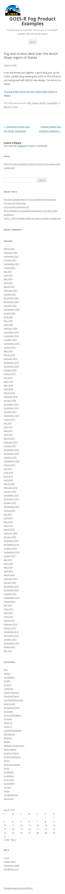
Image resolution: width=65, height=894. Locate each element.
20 (29, 829)
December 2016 (11, 449)
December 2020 (11, 298)
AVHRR (7, 681)
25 (13, 832)
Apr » (13, 839)
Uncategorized (11, 794)
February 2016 (10, 487)
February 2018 (10, 396)
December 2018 (11, 362)
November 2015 (11, 499)
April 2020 (8, 324)
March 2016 (9, 483)
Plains (7, 760)
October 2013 (10, 593)
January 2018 (10, 400)
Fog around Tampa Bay (15, 203)
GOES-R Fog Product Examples (32, 21)
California (8, 688)
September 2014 (11, 552)
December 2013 (11, 586)
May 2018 (8, 385)
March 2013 (9, 620)
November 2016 (11, 453)
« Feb (6, 839)
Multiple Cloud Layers (14, 745)
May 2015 (8, 521)
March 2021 (9, 286)
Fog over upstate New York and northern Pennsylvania (30, 199)
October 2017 (10, 411)
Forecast (8, 719)
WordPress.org (11, 869)
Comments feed (11, 865)
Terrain (7, 787)
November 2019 (11, 336)
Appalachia (9, 677)
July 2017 (8, 423)
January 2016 (10, 491)
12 (21, 825)
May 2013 (8, 612)
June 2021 (8, 275)
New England (10, 749)
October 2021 (10, 260)
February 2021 (10, 290)
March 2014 (9, 575)
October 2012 (10, 639)
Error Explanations (12, 715)
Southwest (9, 776)
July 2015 (8, 514)
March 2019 (9, 355)
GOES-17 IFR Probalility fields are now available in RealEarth (32, 218)
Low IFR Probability (12, 730)
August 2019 (9, 347)
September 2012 (11, 643)
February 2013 (10, 624)
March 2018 (9, 392)
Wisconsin (9, 798)
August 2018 (9, 373)
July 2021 (8, 271)
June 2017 (8, 427)
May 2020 (8, 320)
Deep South (9, 703)
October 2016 (10, 457)
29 (46, 832)
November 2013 (11, 590)
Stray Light (9, 779)
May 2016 (8, 476)
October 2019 (10, 339)
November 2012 (11, 635)
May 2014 (8, 567)
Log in (6, 857)
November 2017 (11, 408)
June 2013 (8, 609)
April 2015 (8, 525)
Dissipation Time (12, 707)
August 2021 (9, 267)
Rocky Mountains (12, 764)
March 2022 (9, 248)
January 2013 (10, 628)
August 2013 (9, 601)
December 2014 (11, 540)
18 (13, 829)
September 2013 (11, 597)
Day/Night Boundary (13, 700)
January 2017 (10, 446)
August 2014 (9, 556)
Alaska (35, 103)
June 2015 (8, 518)
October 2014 (10, 548)
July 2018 (8, 377)
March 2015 (9, 529)
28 (38, 832)
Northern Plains (11, 753)
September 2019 (11, 343)
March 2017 (9, 438)
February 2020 (10, 328)
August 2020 (9, 313)
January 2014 (10, 582)
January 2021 (10, 294)
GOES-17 (8, 726)
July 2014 (8, 559)
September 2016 (11, 461)
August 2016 (9, 465)
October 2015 (10, 502)
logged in (22, 145)
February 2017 (10, 442)
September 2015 (11, 506)
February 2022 (10, 252)
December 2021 (11, 256)
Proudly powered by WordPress (18, 888)
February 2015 (10, 533)
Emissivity (8, 711)
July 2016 (8, 468)
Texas (7, 791)
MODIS (43, 103)
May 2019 (8, 351)
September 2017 (11, 415)
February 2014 (10, 578)
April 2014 (8, 571)
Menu (32, 42)
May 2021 (8, 279)
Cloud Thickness (11, 692)
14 (38, 825)
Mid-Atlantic (9, 734)
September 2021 (11, 263)
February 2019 (10, 358)
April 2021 (8, 282)
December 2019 (11, 332)
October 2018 (10, 370)
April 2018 (8, 389)
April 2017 (8, 434)
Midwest (8, 738)
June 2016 (8, 472)
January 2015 (10, 537)
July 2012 (8, 650)
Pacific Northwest (12, 757)
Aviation (8, 684)
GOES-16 (8, 722)
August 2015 (9, 510)
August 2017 (9, 419)
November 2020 (11, 301)
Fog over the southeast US (16, 207)
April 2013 (8, 616)
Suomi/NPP (52, 103)
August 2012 (9, 647)
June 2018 (8, 381)
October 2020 (10, 305)
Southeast (9, 772)
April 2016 (8, 480)
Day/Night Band (11, 696)
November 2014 (11, 544)
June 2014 (8, 563)
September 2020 (11, 309)
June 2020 (8, 317)
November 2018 (11, 366)
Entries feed (9, 861)
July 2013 (8, 605)
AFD (29, 103)
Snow (6, 768)
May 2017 (8, 430)
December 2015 (11, 495)
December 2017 (11, 404)
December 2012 (11, 631)
